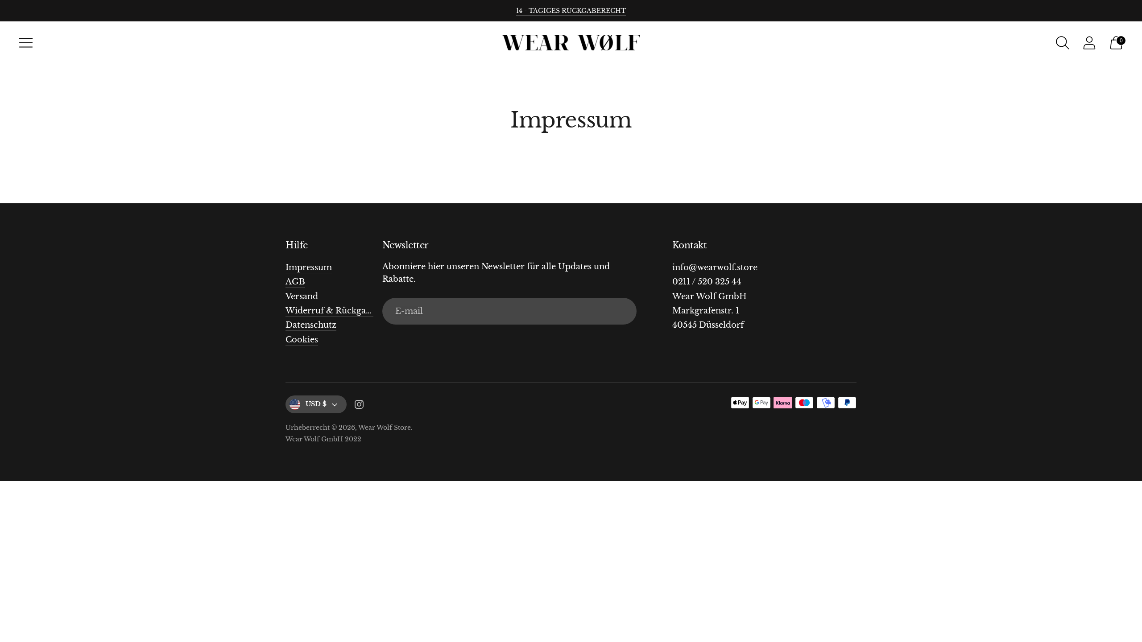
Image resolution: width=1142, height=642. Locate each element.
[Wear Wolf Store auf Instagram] (359, 406)
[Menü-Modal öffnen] (25, 42)
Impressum (309, 267)
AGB (295, 282)
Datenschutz (311, 325)
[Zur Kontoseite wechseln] (1089, 42)
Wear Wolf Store (384, 428)
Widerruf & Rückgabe (331, 311)
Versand (302, 296)
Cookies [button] (302, 340)
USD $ (316, 404)
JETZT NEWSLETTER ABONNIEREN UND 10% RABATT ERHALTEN (571, 11)
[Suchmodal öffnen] (1062, 42)
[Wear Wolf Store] (571, 43)
